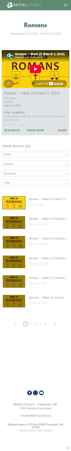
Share (62, 130)
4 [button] (40, 323)
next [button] (54, 323)
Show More (35, 130)
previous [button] (17, 323)
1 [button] (25, 323)
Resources (12, 130)
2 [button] (30, 323)
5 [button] (45, 323)
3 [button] (35, 323)
